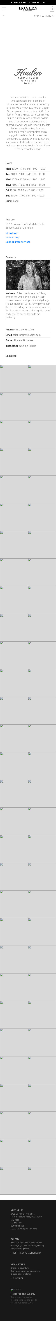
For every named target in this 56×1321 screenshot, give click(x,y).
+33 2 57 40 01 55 (27, 1214)
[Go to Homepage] (28, 9)
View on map (13, 237)
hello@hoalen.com (28, 1229)
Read (15, 1220)
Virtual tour (12, 233)
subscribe (18, 1278)
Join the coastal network (27, 1253)
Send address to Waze (18, 241)
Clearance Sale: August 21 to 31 (28, 3)
